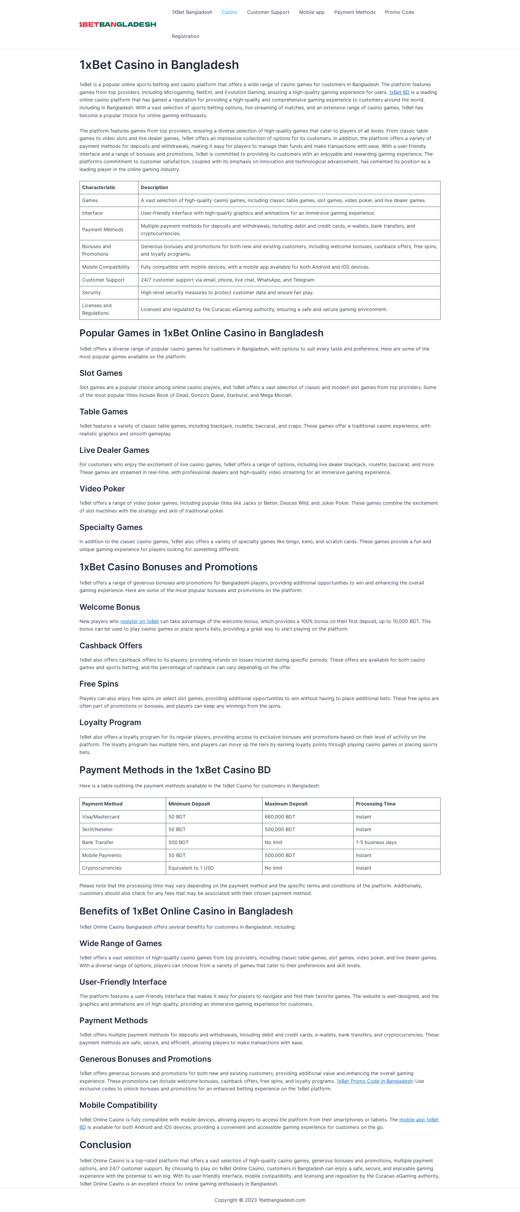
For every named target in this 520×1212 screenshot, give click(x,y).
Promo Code (399, 12)
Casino (229, 12)
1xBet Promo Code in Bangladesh (375, 1081)
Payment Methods (355, 12)
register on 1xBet (139, 621)
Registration (185, 36)
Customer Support (268, 12)
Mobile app (312, 12)
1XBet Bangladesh (192, 12)
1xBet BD (399, 92)
